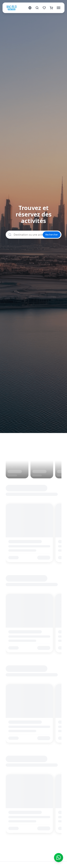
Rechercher (51, 234)
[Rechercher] (37, 8)
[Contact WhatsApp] (58, 857)
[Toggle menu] (58, 8)
